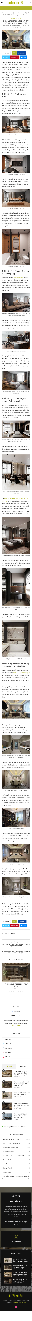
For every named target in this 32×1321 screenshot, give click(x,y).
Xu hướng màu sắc (16, 1152)
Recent (23, 1066)
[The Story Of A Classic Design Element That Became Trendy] (7, 1116)
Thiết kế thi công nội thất (19, 1302)
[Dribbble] (16, 1307)
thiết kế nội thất (19, 277)
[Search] (30, 2)
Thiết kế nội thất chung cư (16, 1143)
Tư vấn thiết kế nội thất (16, 1148)
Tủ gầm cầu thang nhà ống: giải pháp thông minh (22, 1093)
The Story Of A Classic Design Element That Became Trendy (20, 1115)
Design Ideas (16, 1172)
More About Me (16, 1026)
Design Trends (16, 1168)
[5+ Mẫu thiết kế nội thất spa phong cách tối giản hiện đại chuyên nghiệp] (7, 1073)
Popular (9, 1066)
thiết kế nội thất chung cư (21, 673)
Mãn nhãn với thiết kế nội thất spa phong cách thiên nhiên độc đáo (21, 1083)
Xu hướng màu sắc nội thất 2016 (16, 1156)
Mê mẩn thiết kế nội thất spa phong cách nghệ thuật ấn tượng (22, 1105)
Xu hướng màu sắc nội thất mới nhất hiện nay (16, 1177)
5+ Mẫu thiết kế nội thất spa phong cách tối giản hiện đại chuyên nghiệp (21, 1073)
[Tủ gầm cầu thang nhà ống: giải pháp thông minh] (7, 1095)
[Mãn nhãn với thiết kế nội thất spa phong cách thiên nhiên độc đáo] (16, 972)
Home (3, 13)
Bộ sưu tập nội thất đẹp (15, 13)
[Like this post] (14, 53)
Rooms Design (16, 1160)
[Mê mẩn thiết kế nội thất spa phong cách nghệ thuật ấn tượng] (7, 1106)
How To (16, 1164)
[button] (3, 977)
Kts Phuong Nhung (14, 25)
